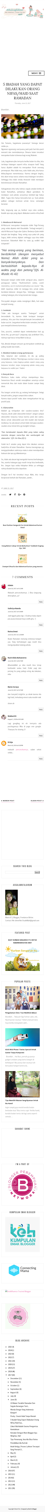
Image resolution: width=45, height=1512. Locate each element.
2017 (10, 1375)
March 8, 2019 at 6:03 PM (15, 745)
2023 (10, 1354)
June (12, 1399)
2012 (10, 1484)
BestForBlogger (32, 1509)
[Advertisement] (22, 42)
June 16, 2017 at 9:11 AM (15, 588)
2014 (10, 1477)
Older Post (36, 801)
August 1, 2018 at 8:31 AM (16, 719)
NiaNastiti (12, 716)
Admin (10, 585)
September (14, 1389)
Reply (41, 602)
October (13, 1385)
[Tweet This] (10, 495)
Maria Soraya (13, 687)
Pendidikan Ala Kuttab (19, 1443)
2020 (10, 1364)
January (13, 1467)
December (14, 1378)
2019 (10, 1368)
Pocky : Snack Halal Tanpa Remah (23, 1416)
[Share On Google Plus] (20, 495)
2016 (10, 1470)
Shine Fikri (17, 1509)
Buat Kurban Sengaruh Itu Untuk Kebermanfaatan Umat (22, 941)
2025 (10, 1347)
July (12, 1396)
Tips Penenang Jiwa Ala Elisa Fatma (24, 1439)
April (12, 1456)
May (12, 1453)
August (13, 1392)
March (12, 1460)
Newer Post (8, 801)
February (13, 1463)
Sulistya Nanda (14, 608)
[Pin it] (24, 495)
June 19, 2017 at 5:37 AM (15, 690)
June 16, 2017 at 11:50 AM (16, 635)
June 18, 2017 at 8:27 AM (15, 661)
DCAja (10, 742)
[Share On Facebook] (15, 495)
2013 (10, 1481)
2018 (10, 1371)
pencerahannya (22, 749)
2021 (10, 1361)
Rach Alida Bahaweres (17, 658)
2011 (10, 1488)
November (14, 1382)
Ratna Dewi (13, 631)
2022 (10, 1357)
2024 (10, 1350)
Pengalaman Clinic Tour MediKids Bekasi (21, 1013)
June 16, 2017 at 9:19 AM (15, 612)
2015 (10, 1474)
